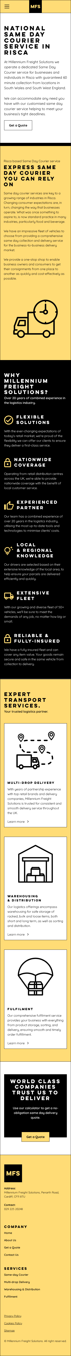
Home (8, 1233)
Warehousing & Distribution (22, 1289)
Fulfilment (10, 1296)
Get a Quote (18, 125)
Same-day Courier (16, 1274)
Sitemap (9, 1330)
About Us (10, 1240)
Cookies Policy (13, 1323)
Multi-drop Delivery (17, 1282)
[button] (14, 6)
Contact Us (11, 1255)
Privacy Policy (12, 1316)
